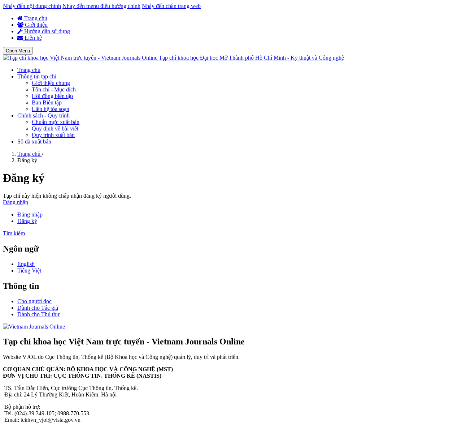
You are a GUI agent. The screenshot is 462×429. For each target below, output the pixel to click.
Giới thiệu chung (51, 83)
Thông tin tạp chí (36, 76)
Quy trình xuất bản (53, 135)
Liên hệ (32, 38)
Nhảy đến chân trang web (171, 6)
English (26, 264)
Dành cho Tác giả (37, 308)
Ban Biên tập (47, 102)
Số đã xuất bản (34, 141)
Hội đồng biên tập (52, 96)
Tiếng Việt (29, 270)
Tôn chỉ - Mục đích (54, 89)
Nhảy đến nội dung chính (32, 6)
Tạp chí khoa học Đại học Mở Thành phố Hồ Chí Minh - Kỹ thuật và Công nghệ (251, 58)
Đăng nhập (15, 202)
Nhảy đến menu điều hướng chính (101, 6)
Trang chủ (35, 18)
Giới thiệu (35, 25)
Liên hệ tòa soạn (50, 109)
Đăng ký (27, 221)
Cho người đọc (34, 301)
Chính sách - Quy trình (43, 115)
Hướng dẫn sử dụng (46, 31)
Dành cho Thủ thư (38, 314)
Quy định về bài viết (55, 128)
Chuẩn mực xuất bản (55, 122)
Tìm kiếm (14, 233)
